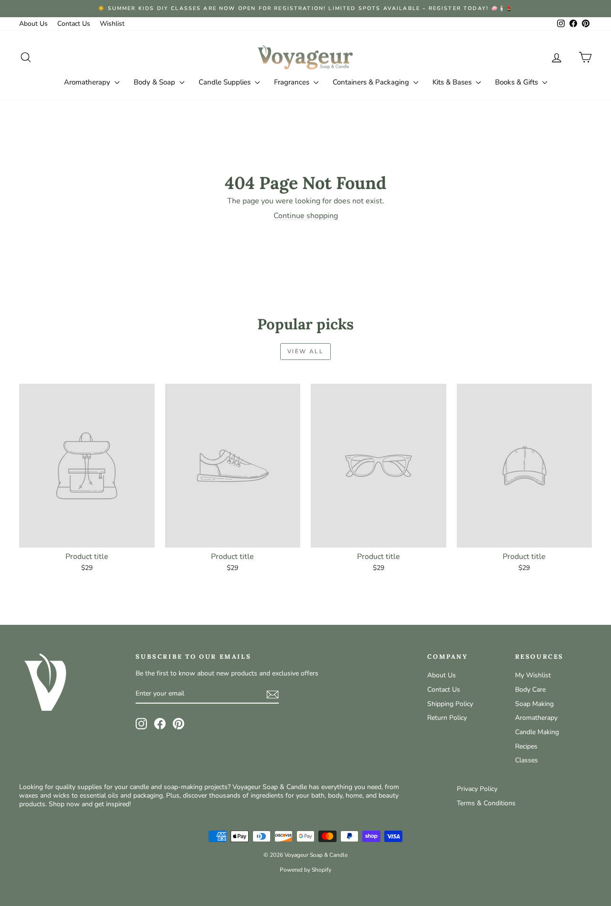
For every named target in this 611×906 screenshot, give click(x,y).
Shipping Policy (450, 703)
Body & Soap (155, 82)
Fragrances (292, 82)
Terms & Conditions (486, 803)
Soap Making (534, 703)
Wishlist (112, 23)
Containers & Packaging (372, 82)
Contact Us (73, 23)
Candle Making (537, 732)
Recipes (526, 746)
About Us (33, 23)
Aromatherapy (88, 82)
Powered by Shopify (305, 870)
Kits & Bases (453, 82)
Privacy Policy (477, 788)
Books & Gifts (517, 82)
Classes (526, 760)
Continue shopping (306, 216)
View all (305, 351)
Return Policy (447, 717)
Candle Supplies (226, 82)
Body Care (530, 689)
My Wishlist (533, 675)
